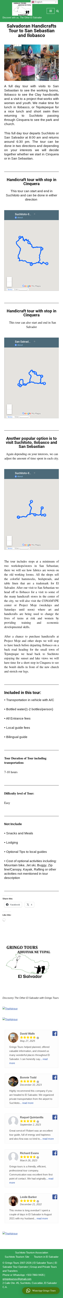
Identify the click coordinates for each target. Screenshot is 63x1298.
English (38, 2)
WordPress (42, 1294)
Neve (17, 1294)
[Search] (57, 11)
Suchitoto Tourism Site (17, 1256)
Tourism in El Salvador (46, 1256)
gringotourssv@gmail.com (17, 1278)
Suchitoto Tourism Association (31, 1252)
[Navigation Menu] (51, 11)
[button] (41, 1290)
